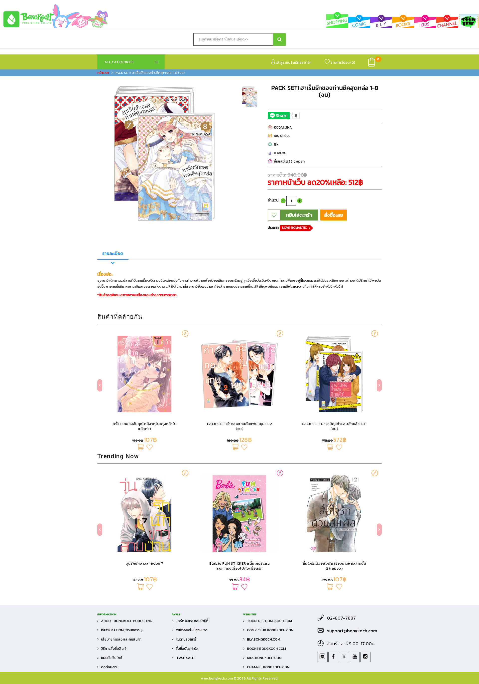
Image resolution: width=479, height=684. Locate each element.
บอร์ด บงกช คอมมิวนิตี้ (191, 621)
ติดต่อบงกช (109, 667)
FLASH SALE (184, 658)
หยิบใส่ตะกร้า (299, 215)
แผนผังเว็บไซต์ (111, 658)
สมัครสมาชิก (302, 62)
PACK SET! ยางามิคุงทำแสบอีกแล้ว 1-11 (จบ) (239, 426)
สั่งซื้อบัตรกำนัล (186, 648)
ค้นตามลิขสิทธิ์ (185, 639)
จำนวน (273, 200)
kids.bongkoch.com (264, 658)
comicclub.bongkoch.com (270, 630)
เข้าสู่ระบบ (282, 62)
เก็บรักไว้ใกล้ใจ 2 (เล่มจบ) (334, 563)
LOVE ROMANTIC (294, 227)
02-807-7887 (341, 618)
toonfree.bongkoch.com (269, 621)
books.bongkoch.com (266, 648)
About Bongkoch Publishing (126, 621)
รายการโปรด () (342, 62)
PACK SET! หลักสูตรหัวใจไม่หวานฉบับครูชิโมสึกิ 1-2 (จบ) (334, 426)
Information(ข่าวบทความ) (121, 630)
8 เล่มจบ (280, 153)
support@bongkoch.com (352, 631)
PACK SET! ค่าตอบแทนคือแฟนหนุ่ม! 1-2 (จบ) (144, 426)
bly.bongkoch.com (263, 639)
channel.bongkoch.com (268, 667)
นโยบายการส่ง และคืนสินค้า (121, 639)
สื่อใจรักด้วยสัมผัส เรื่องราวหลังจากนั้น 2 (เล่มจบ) (239, 565)
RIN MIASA (282, 136)
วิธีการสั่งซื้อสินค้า (114, 648)
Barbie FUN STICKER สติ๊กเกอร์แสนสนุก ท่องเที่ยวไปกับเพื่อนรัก (145, 565)
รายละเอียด (112, 253)
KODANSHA (283, 127)
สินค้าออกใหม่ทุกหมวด (191, 630)
